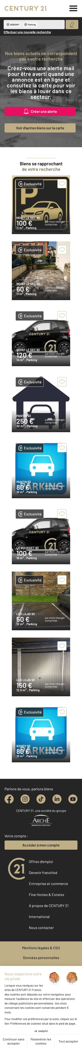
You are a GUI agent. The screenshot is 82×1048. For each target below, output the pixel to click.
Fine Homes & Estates (46, 894)
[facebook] (9, 799)
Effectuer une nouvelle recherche (27, 32)
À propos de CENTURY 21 (49, 905)
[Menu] (73, 8)
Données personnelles (41, 957)
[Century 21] (26, 8)
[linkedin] (57, 799)
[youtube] (72, 799)
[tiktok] (41, 799)
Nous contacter (41, 927)
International (39, 916)
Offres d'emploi (41, 861)
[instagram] (25, 799)
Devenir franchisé (43, 872)
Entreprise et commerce (48, 883)
